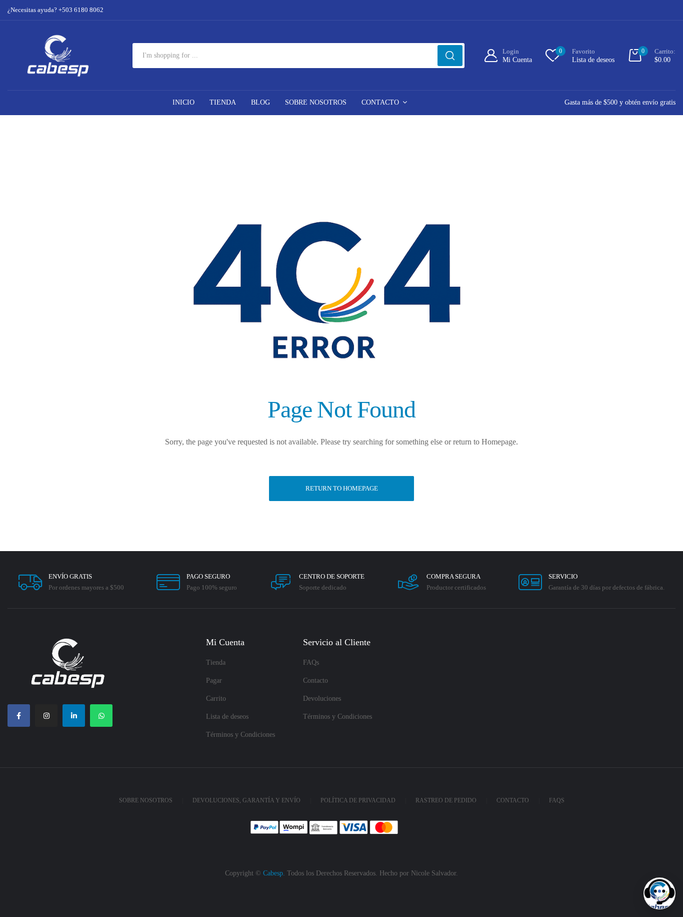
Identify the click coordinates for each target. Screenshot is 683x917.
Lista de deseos (227, 716)
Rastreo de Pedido (446, 800)
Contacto (380, 102)
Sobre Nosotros (315, 102)
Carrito (216, 698)
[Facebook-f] (19, 715)
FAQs (311, 662)
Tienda (223, 102)
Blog (260, 102)
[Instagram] (46, 715)
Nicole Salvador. (434, 873)
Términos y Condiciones (240, 734)
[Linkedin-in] (73, 715)
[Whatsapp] (101, 715)
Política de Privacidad (358, 800)
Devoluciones (322, 698)
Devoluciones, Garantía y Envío (246, 800)
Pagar (214, 680)
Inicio (183, 102)
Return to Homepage (342, 488)
